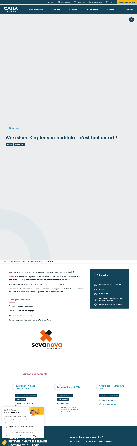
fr (48, 2)
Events (5, 261)
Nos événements (92, 9)
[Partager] (131, 19)
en (52, 2)
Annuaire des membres (127, 2)
